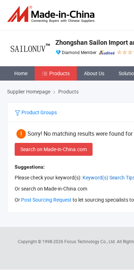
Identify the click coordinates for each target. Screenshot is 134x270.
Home (21, 73)
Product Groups (38, 112)
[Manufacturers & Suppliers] (52, 14)
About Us (94, 73)
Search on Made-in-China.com (53, 149)
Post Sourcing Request (46, 199)
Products (59, 73)
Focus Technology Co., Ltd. (90, 241)
